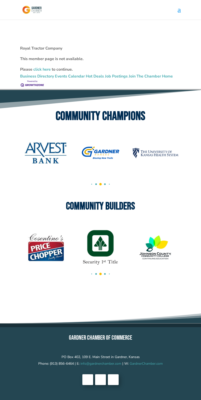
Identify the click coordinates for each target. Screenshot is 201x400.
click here (42, 69)
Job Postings (116, 76)
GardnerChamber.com (146, 363)
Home (167, 76)
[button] (96, 184)
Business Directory (37, 76)
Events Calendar (70, 76)
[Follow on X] (100, 379)
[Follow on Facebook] (87, 379)
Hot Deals (95, 76)
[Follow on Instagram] (113, 379)
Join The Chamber (145, 76)
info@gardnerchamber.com (100, 363)
